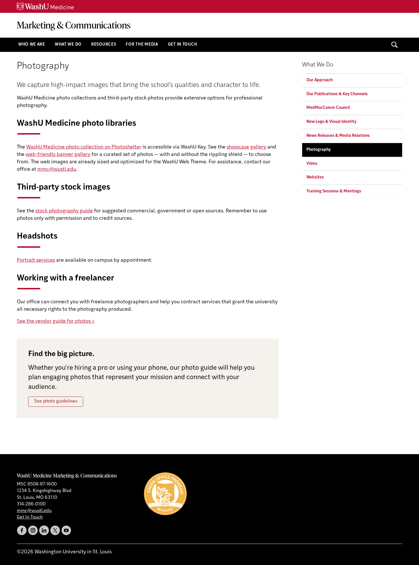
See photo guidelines (55, 401)
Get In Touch (182, 44)
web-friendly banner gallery (58, 154)
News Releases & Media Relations (338, 136)
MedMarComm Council (328, 108)
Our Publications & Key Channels (337, 94)
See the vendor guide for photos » (56, 321)
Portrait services (36, 260)
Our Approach (319, 80)
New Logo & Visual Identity (331, 122)
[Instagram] (33, 530)
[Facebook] (22, 530)
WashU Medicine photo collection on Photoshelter (83, 147)
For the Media (142, 44)
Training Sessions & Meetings (333, 191)
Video (311, 164)
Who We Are (31, 44)
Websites (315, 177)
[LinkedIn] (44, 530)
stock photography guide (64, 211)
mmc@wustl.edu (56, 169)
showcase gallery (246, 147)
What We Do (68, 44)
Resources (103, 44)
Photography (318, 150)
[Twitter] (55, 530)
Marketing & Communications (74, 25)
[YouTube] (66, 530)
